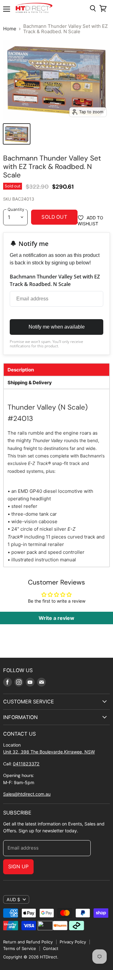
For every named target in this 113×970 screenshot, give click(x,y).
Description (21, 369)
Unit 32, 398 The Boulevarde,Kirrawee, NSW (49, 751)
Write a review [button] (56, 618)
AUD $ (13, 899)
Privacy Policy (73, 941)
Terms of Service (19, 948)
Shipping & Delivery (30, 382)
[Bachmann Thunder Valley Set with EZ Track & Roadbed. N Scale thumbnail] (16, 134)
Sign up (18, 867)
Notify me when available (57, 326)
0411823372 (26, 763)
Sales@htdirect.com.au (27, 794)
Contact (50, 948)
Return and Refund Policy (28, 941)
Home (9, 28)
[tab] (56, 369)
